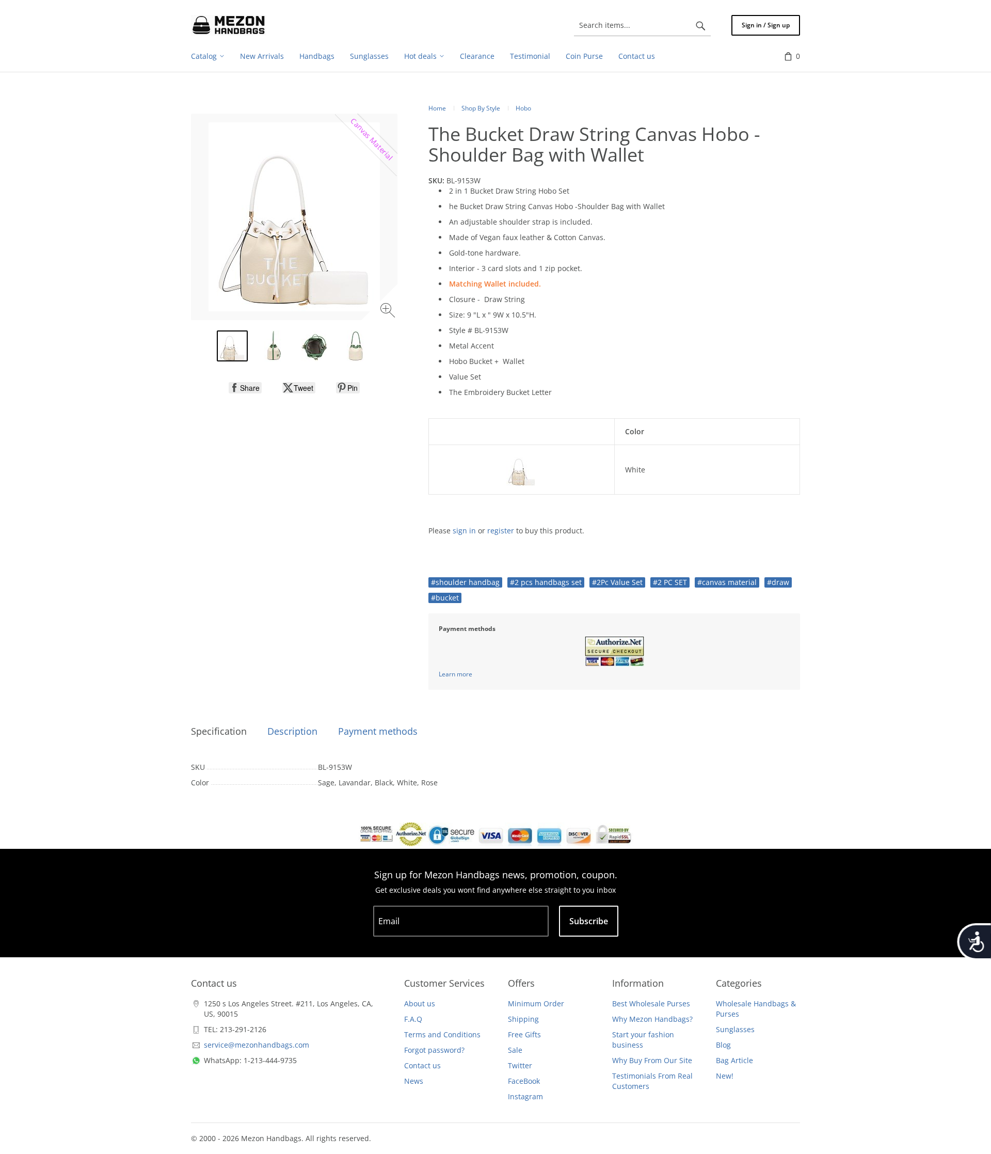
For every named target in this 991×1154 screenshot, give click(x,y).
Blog (723, 1045)
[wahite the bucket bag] (232, 345)
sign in (464, 530)
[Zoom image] (388, 311)
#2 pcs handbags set (546, 582)
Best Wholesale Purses (651, 1003)
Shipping (523, 1019)
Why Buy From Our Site (652, 1060)
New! (724, 1076)
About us (419, 1003)
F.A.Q (413, 1019)
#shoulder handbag (465, 582)
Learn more (455, 674)
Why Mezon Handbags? (652, 1019)
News (413, 1081)
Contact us (422, 1065)
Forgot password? (434, 1050)
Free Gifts (524, 1034)
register (500, 530)
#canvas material (727, 582)
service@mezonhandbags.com (256, 1045)
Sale (515, 1050)
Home (437, 108)
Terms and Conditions (442, 1034)
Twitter (520, 1065)
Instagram (525, 1096)
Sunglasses (735, 1029)
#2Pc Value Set (617, 582)
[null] (245, 387)
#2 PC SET (670, 582)
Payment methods (378, 731)
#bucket (445, 598)
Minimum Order (536, 1003)
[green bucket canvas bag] (356, 345)
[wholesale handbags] (228, 25)
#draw (778, 582)
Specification (219, 731)
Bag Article (734, 1060)
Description (292, 731)
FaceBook (524, 1081)
